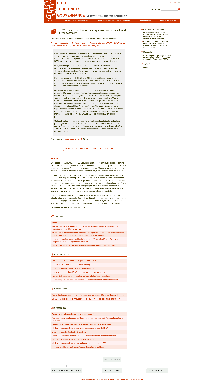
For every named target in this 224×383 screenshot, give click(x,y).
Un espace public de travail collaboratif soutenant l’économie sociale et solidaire (85, 279)
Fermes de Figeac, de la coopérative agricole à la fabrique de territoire (81, 276)
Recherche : (156, 9)
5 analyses (69, 148)
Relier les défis (145, 20)
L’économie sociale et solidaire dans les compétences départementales (81, 324)
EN (171, 3)
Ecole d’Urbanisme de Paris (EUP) (86, 45)
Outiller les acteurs (168, 20)
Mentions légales (86, 379)
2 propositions (95, 148)
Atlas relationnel (112, 370)
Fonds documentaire (157, 370)
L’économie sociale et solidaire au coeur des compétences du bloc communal (84, 335)
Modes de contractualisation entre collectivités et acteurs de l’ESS (79, 343)
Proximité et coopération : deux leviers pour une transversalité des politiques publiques (88, 295)
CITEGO (51, 20)
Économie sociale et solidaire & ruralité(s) (69, 331)
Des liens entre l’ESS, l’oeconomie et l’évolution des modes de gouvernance (83, 245)
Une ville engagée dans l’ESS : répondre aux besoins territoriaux (79, 272)
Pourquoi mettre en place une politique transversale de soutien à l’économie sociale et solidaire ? (87, 319)
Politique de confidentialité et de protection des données (124, 379)
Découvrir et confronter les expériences (113, 20)
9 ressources (107, 148)
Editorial (55, 222)
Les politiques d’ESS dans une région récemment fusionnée (77, 260)
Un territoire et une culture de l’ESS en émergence (73, 268)
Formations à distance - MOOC (66, 370)
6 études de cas (81, 148)
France (146, 67)
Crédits (102, 379)
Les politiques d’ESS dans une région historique (72, 264)
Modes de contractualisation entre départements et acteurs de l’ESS (80, 328)
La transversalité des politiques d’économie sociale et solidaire (78, 347)
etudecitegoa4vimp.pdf (72, 139)
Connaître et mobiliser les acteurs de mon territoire (73, 339)
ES (175, 3)
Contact (95, 379)
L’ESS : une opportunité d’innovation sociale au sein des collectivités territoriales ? (86, 298)
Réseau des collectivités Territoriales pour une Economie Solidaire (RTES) (81, 43)
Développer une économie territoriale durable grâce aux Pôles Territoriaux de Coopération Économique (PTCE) (157, 57)
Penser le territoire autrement (76, 20)
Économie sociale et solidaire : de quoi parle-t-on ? (73, 314)
